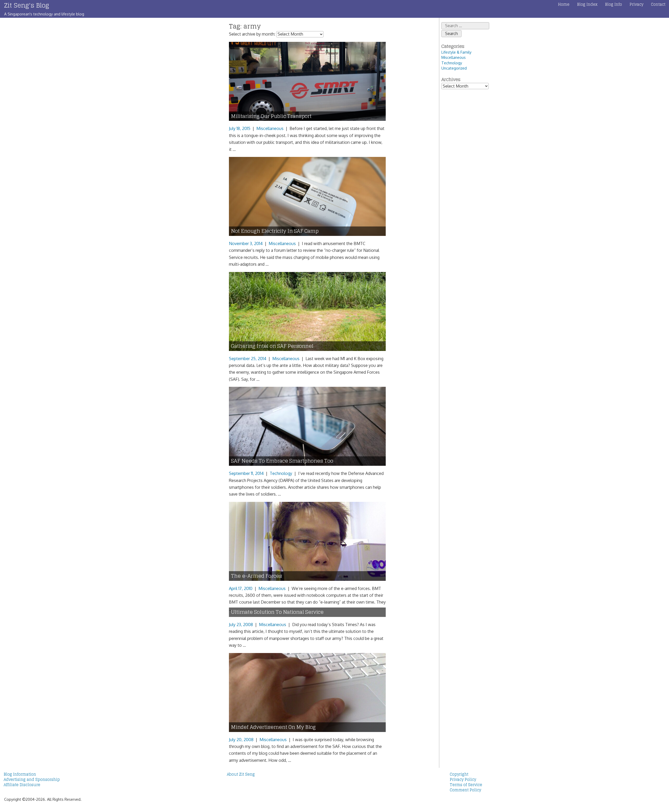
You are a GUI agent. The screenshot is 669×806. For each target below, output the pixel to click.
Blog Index (587, 4)
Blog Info (613, 4)
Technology (281, 473)
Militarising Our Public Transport (271, 116)
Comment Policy (465, 790)
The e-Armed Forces (256, 576)
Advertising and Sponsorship (32, 779)
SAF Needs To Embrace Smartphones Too (282, 460)
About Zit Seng (241, 774)
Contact (658, 4)
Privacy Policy (463, 779)
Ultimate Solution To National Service (277, 612)
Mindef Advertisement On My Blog (273, 727)
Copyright (459, 774)
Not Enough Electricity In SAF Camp (275, 231)
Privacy (636, 4)
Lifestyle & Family (456, 52)
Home (563, 4)
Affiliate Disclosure (22, 784)
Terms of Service (466, 784)
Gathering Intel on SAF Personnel (272, 346)
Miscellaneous (270, 128)
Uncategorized (454, 68)
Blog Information (20, 774)
